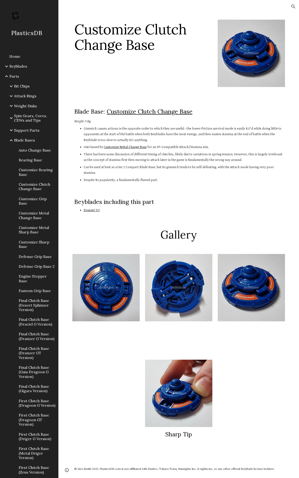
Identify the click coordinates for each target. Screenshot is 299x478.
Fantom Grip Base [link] (35, 290)
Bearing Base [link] (30, 160)
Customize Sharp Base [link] (34, 244)
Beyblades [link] (18, 66)
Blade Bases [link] (24, 140)
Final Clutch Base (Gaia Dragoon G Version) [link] (34, 372)
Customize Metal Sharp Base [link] (34, 229)
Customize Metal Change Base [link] (34, 215)
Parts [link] (14, 76)
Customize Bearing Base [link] (36, 172)
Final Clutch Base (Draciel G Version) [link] (35, 321)
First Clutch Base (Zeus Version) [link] (34, 469)
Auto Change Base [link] (35, 150)
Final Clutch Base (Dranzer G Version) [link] (36, 336)
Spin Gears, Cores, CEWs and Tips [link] (30, 118)
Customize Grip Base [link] (33, 201)
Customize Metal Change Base (125, 147)
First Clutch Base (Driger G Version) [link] (35, 436)
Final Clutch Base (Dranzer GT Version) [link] (34, 353)
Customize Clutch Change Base (149, 111)
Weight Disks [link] (25, 106)
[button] (293, 6)
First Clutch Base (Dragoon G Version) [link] (37, 403)
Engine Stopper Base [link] (33, 278)
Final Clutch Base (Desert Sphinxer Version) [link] (34, 305)
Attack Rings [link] (25, 96)
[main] (142, 37)
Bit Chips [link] (22, 86)
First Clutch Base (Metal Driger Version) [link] (34, 453)
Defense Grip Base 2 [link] (37, 266)
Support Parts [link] (26, 130)
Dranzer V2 (92, 210)
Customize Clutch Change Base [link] (34, 186)
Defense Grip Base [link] (35, 256)
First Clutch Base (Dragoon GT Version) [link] (34, 420)
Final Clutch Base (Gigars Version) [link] (34, 388)
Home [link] (14, 56)
